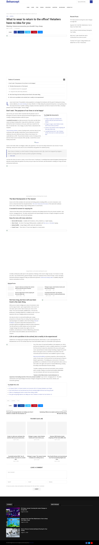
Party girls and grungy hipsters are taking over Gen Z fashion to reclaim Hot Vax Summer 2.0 (30, 394)
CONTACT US (69, 7)
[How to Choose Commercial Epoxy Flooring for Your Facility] (13, 532)
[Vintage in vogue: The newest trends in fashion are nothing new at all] (36, 448)
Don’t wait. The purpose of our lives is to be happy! (22, 83)
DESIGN (42, 7)
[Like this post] (15, 32)
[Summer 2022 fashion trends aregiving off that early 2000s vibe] (11, 294)
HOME (28, 7)
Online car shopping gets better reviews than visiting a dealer (23, 392)
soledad (13, 400)
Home (7, 13)
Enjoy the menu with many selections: (19, 91)
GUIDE (32, 7)
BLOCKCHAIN (62, 7)
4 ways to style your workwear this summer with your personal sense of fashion (53, 120)
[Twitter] (89, 543)
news (8, 400)
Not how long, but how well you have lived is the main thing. (25, 94)
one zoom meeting (22, 104)
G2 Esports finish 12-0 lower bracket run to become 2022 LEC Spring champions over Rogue (30, 388)
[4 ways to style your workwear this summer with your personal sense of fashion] (11, 288)
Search (91, 1)
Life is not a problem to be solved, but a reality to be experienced (27, 97)
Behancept (31, 542)
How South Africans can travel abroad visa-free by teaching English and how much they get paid (31, 390)
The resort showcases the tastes (40, 203)
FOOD (37, 7)
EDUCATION (48, 7)
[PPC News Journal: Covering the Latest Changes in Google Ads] (13, 512)
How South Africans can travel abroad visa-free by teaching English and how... (57, 458)
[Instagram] (92, 543)
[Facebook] (86, 543)
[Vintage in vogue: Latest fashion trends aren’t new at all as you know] (40, 288)
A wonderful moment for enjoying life (19, 89)
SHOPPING (54, 7)
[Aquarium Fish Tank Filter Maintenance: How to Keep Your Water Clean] (13, 522)
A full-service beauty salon (47, 277)
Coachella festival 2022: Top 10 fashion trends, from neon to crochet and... (16, 458)
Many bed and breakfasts (39, 356)
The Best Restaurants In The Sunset (19, 86)
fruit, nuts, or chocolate (48, 223)
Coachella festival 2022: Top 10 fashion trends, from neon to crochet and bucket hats (54, 133)
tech (18, 400)
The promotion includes (11, 130)
